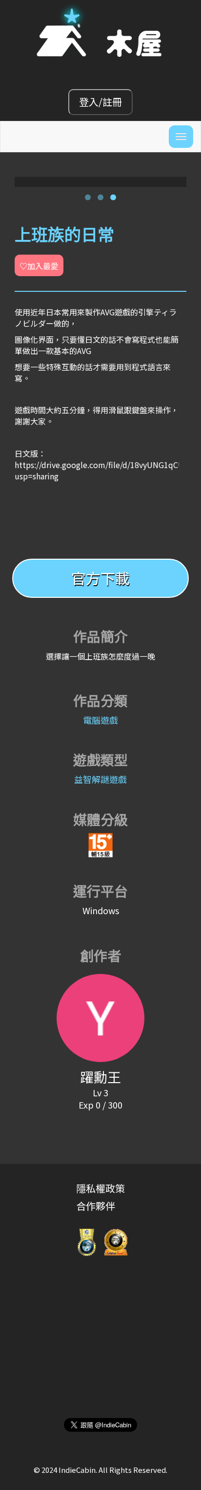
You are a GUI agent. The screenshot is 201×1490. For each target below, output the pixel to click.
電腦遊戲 (100, 719)
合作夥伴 (95, 1206)
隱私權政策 (100, 1188)
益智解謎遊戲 (100, 779)
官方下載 (100, 578)
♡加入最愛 (39, 266)
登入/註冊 (100, 102)
